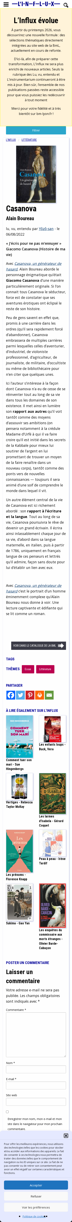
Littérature (29, 140)
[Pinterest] (30, 695)
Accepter (36, 1185)
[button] (66, 1136)
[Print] (39, 695)
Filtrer (36, 130)
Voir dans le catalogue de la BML (34, 645)
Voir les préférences (36, 1207)
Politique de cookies (34, 1216)
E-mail (11, 1079)
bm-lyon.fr (44, 113)
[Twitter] (20, 695)
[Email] (49, 695)
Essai (28, 669)
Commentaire (16, 1010)
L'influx (11, 140)
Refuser (36, 1196)
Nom (10, 1063)
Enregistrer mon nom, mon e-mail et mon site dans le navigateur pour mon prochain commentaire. (35, 1124)
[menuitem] (14, 140)
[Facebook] (10, 695)
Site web (11, 1095)
